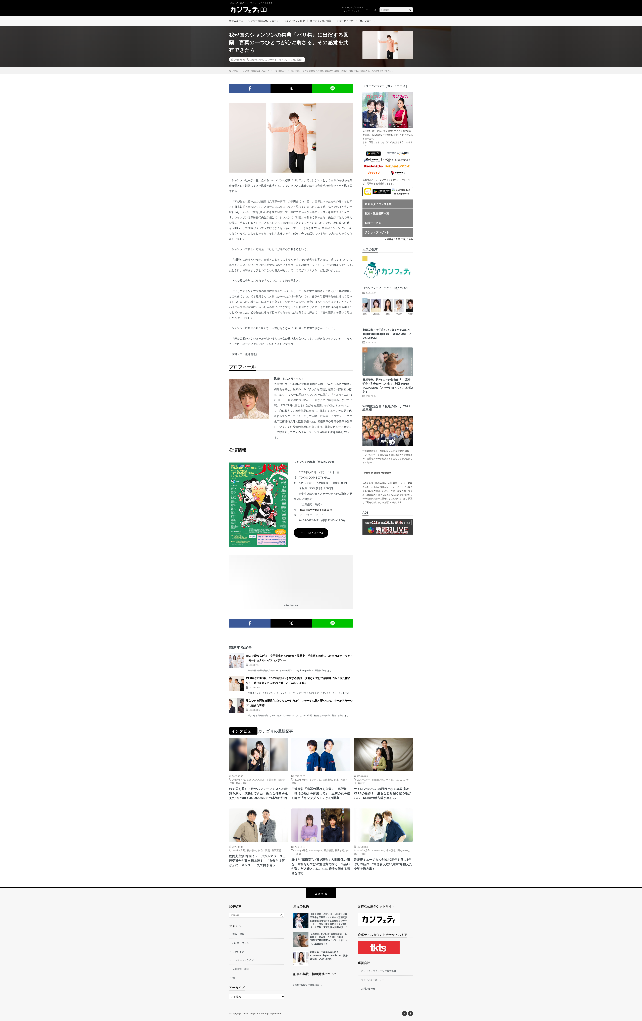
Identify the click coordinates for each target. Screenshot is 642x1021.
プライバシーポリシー (373, 979)
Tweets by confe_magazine (377, 472)
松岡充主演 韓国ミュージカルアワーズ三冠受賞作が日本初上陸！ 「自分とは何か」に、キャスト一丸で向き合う (257, 860)
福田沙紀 (339, 850)
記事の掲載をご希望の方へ (307, 984)
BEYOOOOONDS (256, 779)
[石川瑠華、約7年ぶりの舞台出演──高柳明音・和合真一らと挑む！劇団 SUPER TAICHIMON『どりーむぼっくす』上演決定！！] (300, 939)
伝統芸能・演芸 (240, 969)
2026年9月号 (238, 779)
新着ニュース (236, 20)
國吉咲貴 (328, 850)
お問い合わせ (368, 988)
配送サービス (373, 223)
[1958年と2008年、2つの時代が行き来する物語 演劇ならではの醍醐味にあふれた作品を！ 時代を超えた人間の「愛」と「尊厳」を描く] (236, 683)
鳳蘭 (299, 59)
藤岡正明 (276, 850)
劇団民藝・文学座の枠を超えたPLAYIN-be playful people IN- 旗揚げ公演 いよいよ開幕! (386, 334)
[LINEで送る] (332, 88)
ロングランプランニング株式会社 (378, 971)
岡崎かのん (403, 850)
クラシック (238, 951)
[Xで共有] (291, 88)
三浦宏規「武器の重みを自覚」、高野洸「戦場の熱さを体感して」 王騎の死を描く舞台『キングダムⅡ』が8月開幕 (320, 793)
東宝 (336, 779)
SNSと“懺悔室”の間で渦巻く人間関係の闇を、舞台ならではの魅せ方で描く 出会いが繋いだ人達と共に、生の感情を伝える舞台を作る (320, 866)
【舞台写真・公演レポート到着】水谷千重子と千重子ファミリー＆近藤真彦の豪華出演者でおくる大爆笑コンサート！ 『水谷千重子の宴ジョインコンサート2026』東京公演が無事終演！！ (328, 921)
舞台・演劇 (241, 783)
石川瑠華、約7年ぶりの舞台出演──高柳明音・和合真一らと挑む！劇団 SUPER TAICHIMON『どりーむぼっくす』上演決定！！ (329, 938)
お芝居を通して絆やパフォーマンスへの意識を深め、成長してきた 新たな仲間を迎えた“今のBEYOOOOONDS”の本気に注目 (258, 793)
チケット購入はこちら (311, 533)
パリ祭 (291, 59)
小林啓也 (391, 850)
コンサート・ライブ (275, 59)
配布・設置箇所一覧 (377, 213)
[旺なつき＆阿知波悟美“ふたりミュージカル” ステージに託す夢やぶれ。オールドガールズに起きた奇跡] (236, 705)
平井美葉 (271, 779)
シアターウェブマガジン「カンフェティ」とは (352, 9)
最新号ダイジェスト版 (378, 204)
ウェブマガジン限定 (294, 20)
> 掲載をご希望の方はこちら (399, 239)
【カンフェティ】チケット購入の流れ (385, 288)
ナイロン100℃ (393, 779)
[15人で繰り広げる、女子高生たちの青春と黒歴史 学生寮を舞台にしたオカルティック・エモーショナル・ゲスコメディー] (236, 660)
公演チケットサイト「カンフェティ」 (356, 20)
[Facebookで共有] (250, 88)
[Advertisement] (291, 578)
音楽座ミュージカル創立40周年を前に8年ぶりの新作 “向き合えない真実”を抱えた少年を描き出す (383, 864)
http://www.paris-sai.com (316, 510)
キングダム (315, 779)
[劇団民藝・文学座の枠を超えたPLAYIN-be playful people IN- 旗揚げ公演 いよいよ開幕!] (300, 958)
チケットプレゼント (377, 232)
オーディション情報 (320, 20)
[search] (410, 9)
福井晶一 (251, 850)
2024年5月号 (256, 59)
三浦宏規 (327, 779)
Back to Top (321, 893)
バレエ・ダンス (240, 942)
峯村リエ (362, 783)
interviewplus (378, 779)
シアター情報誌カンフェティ (263, 20)
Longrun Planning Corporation (265, 1013)
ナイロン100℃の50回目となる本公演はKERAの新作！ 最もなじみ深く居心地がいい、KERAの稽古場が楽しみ (382, 793)
